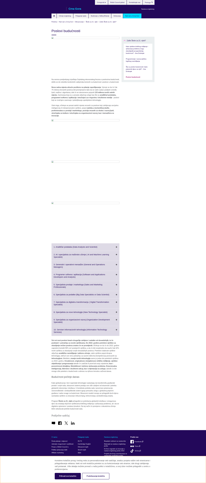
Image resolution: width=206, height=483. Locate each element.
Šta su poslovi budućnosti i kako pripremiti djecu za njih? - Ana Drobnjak (137, 69)
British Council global (117, 2)
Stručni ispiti (82, 450)
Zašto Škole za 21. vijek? (136, 41)
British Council (58, 9)
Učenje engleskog (65, 16)
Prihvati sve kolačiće (67, 476)
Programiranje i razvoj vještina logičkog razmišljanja (136, 60)
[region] (103, 469)
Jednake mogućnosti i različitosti (62, 444)
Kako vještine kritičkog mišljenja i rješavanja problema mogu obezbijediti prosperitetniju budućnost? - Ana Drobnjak (137, 50)
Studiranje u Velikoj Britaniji (100, 16)
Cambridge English (84, 444)
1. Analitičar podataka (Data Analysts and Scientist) (80, 248)
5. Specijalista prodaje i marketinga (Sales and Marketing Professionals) (78, 287)
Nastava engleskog (147, 9)
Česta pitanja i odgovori (59, 441)
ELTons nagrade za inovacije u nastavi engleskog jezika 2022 (114, 450)
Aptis (79, 452)
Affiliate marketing (58, 452)
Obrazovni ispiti (83, 447)
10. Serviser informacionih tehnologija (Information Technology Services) (80, 332)
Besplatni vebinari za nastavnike (115, 441)
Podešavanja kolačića (96, 476)
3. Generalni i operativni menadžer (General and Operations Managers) (79, 267)
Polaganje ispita (81, 16)
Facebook (138, 441)
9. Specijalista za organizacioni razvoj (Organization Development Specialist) (82, 322)
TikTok (137, 451)
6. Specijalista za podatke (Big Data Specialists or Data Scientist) (86, 295)
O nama (54, 437)
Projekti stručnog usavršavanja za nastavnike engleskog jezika (115, 454)
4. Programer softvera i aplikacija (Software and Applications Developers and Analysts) (79, 277)
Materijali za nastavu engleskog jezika (114, 445)
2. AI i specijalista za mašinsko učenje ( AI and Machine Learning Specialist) (81, 257)
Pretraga (153, 3)
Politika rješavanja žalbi (59, 450)
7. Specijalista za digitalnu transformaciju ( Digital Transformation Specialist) (81, 304)
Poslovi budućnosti (133, 77)
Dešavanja (117, 16)
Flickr (137, 446)
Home (54, 16)
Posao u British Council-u (60, 447)
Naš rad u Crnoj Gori (132, 16)
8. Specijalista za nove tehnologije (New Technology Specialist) (85, 313)
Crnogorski (101, 2)
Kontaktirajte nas (134, 2)
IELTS (80, 441)
